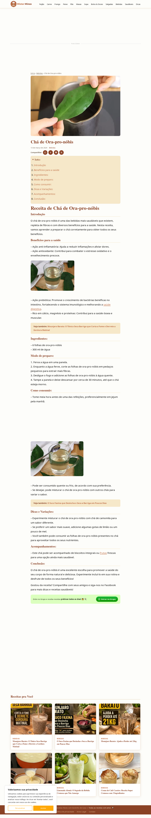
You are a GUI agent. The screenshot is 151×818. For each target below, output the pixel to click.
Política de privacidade (65, 811)
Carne (49, 4)
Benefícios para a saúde (46, 170)
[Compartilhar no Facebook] (50, 152)
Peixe (65, 4)
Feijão (41, 4)
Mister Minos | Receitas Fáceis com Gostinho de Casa (64, 808)
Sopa (86, 4)
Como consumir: (42, 184)
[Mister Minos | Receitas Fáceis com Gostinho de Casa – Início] (22, 4)
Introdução (40, 165)
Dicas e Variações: (43, 189)
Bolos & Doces (97, 4)
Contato (92, 811)
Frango (57, 4)
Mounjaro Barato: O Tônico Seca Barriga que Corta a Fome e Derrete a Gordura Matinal (30, 744)
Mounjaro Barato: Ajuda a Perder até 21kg (118, 741)
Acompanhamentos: (44, 194)
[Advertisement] (75, 25)
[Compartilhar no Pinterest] (56, 152)
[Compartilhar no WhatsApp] (45, 152)
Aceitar (43, 808)
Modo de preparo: (43, 179)
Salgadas (109, 4)
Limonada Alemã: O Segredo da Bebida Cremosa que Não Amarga (73, 792)
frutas (103, 553)
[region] (31, 799)
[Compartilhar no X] (61, 152)
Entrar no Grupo (108, 599)
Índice (37, 159)
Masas (78, 4)
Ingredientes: (41, 174)
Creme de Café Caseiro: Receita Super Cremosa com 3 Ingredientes (117, 792)
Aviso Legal (81, 811)
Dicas (138, 4)
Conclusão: (40, 198)
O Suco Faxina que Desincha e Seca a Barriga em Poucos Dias (77, 503)
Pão (71, 4)
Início (33, 73)
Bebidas (119, 4)
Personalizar (20, 808)
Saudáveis (129, 4)
